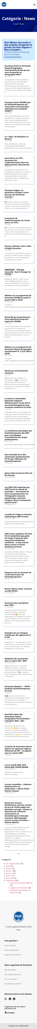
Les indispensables (13, 864)
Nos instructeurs (11, 979)
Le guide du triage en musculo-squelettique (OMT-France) (18, 515)
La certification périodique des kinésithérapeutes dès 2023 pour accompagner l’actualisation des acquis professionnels (18, 435)
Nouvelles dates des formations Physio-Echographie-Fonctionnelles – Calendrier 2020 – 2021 (18, 717)
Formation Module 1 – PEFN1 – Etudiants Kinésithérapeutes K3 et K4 (18, 688)
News (8, 866)
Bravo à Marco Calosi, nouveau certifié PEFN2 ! (18, 590)
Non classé (10, 878)
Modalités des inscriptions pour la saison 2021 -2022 (16, 659)
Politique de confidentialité (19, 1026)
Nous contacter (10, 945)
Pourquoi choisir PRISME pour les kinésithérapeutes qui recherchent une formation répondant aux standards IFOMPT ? (18, 106)
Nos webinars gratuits (13, 974)
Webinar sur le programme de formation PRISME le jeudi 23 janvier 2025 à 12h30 (18, 297)
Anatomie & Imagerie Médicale (21, 883)
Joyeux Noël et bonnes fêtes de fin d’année (18, 474)
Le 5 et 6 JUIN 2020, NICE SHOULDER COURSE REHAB (16, 766)
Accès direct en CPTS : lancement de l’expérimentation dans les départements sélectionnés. (17, 161)
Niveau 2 (9, 873)
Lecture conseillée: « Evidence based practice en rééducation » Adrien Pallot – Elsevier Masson (18, 787)
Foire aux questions (12, 950)
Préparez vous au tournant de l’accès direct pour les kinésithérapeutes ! (18, 574)
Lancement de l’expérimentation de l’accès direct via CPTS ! (17, 220)
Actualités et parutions (13, 984)
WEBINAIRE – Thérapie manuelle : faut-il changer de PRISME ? (18, 271)
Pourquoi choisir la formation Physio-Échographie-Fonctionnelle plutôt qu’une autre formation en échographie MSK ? (18, 70)
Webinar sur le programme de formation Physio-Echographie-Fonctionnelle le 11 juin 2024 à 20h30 (18, 350)
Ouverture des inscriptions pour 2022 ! (17, 604)
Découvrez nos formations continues (16, 372)
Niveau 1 (9, 871)
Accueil (15, 24)
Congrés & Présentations (19, 888)
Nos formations (10, 970)
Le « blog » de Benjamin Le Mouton (17, 137)
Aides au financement (13, 955)
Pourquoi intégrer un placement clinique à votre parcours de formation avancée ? (17, 193)
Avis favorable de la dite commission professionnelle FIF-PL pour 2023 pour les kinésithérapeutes (17, 457)
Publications (10, 880)
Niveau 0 (9, 868)
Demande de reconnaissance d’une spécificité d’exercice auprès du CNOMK (17, 319)
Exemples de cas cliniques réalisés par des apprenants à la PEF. (18, 635)
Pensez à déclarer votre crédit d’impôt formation (18, 247)
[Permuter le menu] (34, 5)
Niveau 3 (9, 876)
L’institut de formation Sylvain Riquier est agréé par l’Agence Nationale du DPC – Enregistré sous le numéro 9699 (18, 749)
